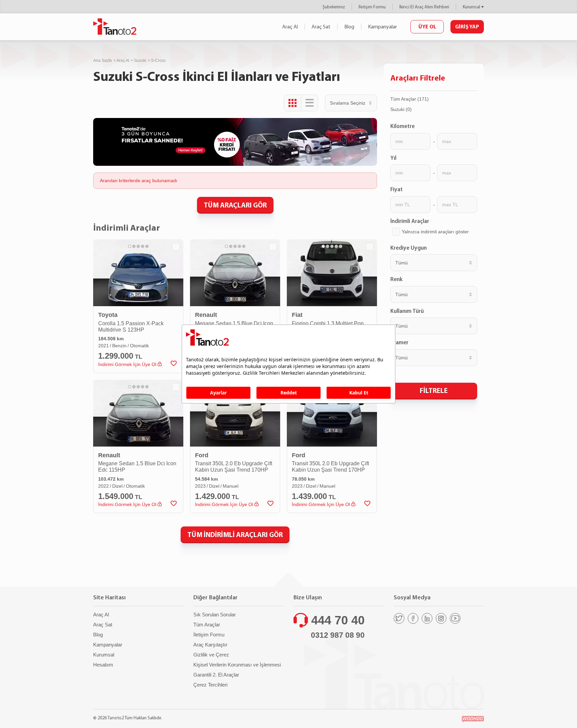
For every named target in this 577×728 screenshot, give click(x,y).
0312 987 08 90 (338, 635)
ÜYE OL (427, 26)
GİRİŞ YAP (467, 26)
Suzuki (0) (401, 109)
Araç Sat (321, 26)
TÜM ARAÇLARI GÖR (235, 205)
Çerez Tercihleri (210, 685)
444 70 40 (338, 620)
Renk (396, 279)
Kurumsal (471, 7)
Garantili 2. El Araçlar (216, 675)
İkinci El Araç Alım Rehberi (424, 7)
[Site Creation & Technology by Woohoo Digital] (473, 719)
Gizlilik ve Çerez (211, 654)
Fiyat (396, 189)
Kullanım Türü (407, 311)
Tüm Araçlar (206, 624)
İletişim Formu (372, 7)
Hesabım (103, 665)
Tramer (399, 342)
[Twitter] (399, 618)
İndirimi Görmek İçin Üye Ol (128, 364)
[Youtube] (455, 618)
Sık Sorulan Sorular (214, 614)
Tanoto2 (115, 26)
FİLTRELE (434, 390)
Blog (349, 26)
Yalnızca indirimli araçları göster (435, 231)
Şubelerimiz (334, 7)
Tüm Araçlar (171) (409, 99)
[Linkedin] (427, 618)
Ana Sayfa (102, 60)
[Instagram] (441, 618)
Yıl (393, 157)
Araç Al (290, 26)
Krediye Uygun (408, 247)
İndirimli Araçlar (409, 221)
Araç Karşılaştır (210, 644)
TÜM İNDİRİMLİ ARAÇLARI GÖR (235, 534)
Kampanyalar (382, 26)
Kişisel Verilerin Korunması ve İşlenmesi (237, 665)
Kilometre (402, 126)
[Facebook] (413, 618)
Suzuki (140, 60)
